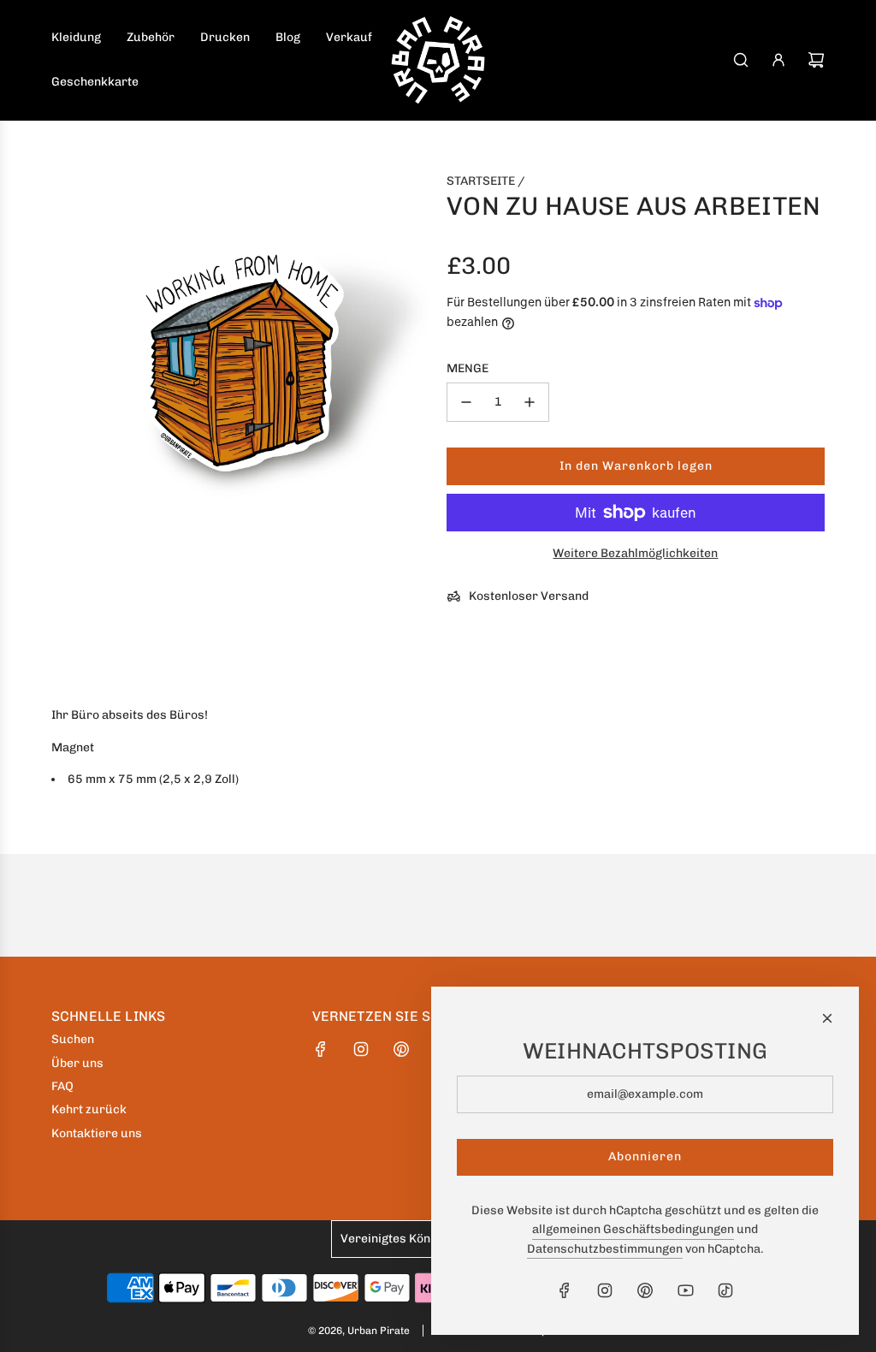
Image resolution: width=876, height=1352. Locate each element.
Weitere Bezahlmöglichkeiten (635, 553)
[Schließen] (827, 1018)
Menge (467, 368)
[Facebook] (321, 1049)
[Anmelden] (778, 60)
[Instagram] (361, 1049)
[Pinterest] (401, 1049)
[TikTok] (725, 1290)
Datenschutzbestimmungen (605, 1249)
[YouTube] (685, 1290)
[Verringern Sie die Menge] (466, 402)
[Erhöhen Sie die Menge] (529, 402)
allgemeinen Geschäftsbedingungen (633, 1229)
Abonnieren (645, 1156)
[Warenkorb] (816, 60)
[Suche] (741, 60)
